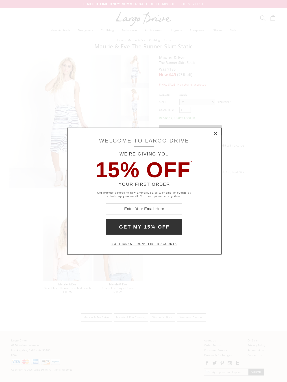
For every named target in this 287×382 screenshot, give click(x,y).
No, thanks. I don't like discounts (144, 244)
